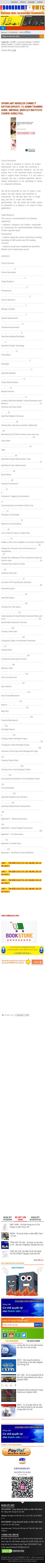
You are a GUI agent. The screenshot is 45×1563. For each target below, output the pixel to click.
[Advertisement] (22, 76)
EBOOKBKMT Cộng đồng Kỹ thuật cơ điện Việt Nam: (22, 1509)
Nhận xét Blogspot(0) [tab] (35, 1218)
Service (22, 2)
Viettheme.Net (6, 1559)
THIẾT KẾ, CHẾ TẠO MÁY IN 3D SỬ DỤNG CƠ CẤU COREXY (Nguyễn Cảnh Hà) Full (25, 1252)
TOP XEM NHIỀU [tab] (11, 1341)
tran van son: (6, 1528)
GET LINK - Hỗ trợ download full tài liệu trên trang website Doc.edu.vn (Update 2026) (30, 1377)
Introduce (14, 2)
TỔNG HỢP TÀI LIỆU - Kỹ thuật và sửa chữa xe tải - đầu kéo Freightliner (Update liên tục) (26, 1243)
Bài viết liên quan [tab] (20, 1218)
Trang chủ (5, 42)
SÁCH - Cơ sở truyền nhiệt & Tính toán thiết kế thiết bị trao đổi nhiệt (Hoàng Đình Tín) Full (29, 1407)
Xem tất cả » (39, 1260)
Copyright (31, 2)
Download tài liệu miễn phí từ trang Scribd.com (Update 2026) (30, 1391)
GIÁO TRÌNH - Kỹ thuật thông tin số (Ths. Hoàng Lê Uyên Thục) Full (25, 1225)
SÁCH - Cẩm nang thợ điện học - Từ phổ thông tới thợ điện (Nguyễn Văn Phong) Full (30, 1362)
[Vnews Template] (22, 10)
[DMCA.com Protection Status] (13, 1551)
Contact (40, 2)
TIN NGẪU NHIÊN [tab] (33, 1341)
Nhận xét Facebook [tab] (7, 1218)
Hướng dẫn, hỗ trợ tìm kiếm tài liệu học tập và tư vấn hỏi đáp (30, 1346)
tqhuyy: (4, 1515)
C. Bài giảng (19, 1015)
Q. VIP (13, 42)
